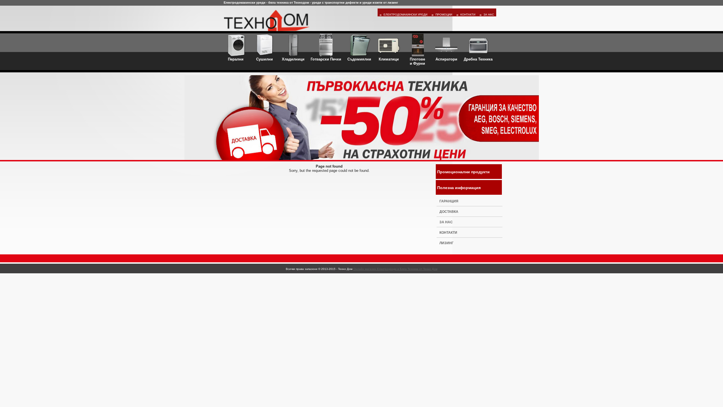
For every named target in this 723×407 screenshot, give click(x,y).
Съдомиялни (359, 59)
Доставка (448, 212)
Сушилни (264, 59)
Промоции (443, 14)
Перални (235, 59)
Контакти (467, 14)
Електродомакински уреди (405, 14)
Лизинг (446, 243)
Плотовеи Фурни (417, 61)
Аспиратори (446, 59)
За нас (446, 222)
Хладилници (293, 59)
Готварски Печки (326, 59)
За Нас (489, 14)
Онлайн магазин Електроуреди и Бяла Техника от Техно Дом (395, 268)
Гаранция (448, 201)
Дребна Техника (478, 59)
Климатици (389, 59)
